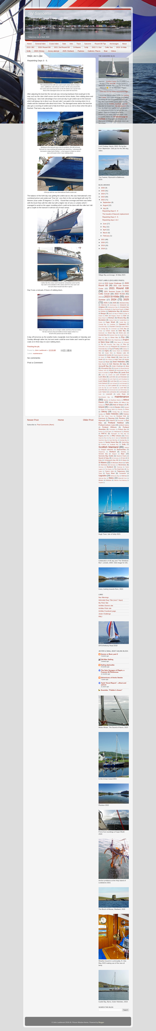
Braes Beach (102, 318)
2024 (103, 194)
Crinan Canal (110, 331)
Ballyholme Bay (114, 311)
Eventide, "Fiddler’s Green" (111, 690)
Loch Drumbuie (122, 379)
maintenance (37, 353)
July (104, 208)
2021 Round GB (119, 288)
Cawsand (122, 324)
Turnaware (122, 473)
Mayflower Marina (116, 400)
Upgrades (103, 476)
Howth (101, 359)
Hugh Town (118, 359)
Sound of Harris (122, 456)
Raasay (126, 431)
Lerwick (110, 374)
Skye (122, 454)
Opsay (102, 409)
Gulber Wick (109, 353)
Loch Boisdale (122, 377)
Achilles (111, 104)
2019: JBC (30, 47)
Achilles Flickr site (105, 608)
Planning (111, 418)
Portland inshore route (107, 425)
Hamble (109, 355)
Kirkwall (111, 370)
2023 (103, 197)
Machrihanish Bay (104, 397)
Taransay (119, 467)
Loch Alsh (112, 377)
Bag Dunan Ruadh (118, 309)
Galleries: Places (94, 51)
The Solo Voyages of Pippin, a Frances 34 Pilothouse (112, 671)
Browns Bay (122, 318)
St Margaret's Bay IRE (111, 460)
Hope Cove (123, 357)
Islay (124, 364)
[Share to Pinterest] (70, 350)
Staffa (127, 462)
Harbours (126, 355)
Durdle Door (123, 335)
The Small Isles (119, 469)
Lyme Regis (121, 394)
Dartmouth (101, 333)
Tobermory (121, 471)
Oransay (120, 409)
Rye (110, 438)
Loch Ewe (113, 381)
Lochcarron (112, 392)
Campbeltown (123, 320)
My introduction (120, 106)
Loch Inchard (113, 383)
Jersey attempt (53, 51)
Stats (64, 44)
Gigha (106, 351)
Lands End (125, 372)
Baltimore (126, 311)
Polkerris (112, 420)
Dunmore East (113, 335)
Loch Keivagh (123, 383)
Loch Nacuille (113, 387)
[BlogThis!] (64, 350)
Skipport (114, 453)
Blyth (124, 316)
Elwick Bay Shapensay (114, 340)
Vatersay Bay (102, 478)
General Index (40, 44)
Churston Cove (114, 326)
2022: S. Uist (96, 47)
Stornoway (104, 465)
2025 (103, 191)
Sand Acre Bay (103, 440)
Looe (100, 394)
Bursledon (102, 320)
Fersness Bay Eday (113, 344)
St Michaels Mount (117, 462)
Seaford (126, 447)
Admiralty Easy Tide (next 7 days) (111, 600)
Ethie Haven (117, 342)
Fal (102, 344)
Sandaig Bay (123, 440)
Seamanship (121, 449)
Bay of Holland (119, 313)
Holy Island (111, 357)
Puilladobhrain (118, 431)
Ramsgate (114, 433)
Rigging (101, 436)
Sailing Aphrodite (107, 665)
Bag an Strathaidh (106, 309)
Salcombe (123, 438)
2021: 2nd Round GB (62, 47)
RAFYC (104, 433)
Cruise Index (54, 44)
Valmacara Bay (115, 475)
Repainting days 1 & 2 (110, 220)
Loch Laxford (112, 385)
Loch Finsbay (123, 381)
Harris (102, 357)
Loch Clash (113, 379)
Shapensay (102, 451)
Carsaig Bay (102, 324)
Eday (100, 337)
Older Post (88, 420)
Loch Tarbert (103, 392)
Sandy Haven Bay (112, 442)
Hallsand (101, 355)
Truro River (110, 473)
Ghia (100, 351)
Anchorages (114, 44)
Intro (71, 44)
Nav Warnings (104, 597)
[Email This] (62, 350)
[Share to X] (66, 350)
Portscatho (108, 431)
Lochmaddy (123, 392)
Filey (124, 344)
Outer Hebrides (112, 414)
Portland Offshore (109, 427)
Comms (103, 97)
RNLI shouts (116, 436)
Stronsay (101, 467)
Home (29, 44)
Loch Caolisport (103, 379)
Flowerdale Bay (103, 348)
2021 (103, 239)
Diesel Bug (111, 333)
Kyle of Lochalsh (103, 372)
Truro (100, 473)
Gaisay (125, 348)
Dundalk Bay (103, 335)
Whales (101, 480)
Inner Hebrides (119, 362)
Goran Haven (116, 350)
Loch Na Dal (102, 387)
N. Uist (110, 407)
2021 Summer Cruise (112, 291)
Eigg (106, 337)
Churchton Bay (103, 326)
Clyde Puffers (125, 326)
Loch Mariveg (123, 385)
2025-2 (106, 303)
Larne (103, 374)
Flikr (126, 104)
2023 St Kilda (111, 296)
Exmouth (126, 342)
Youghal (101, 482)
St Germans (115, 458)
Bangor (103, 313)
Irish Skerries (114, 364)
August (105, 205)
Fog (110, 349)
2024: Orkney (39, 51)
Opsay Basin (111, 409)
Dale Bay (122, 331)
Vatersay (124, 476)
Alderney (104, 305)
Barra (110, 313)
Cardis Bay (122, 322)
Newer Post (33, 420)
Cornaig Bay (104, 328)
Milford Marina (113, 402)
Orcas (127, 409)
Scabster (103, 444)
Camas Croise (113, 320)
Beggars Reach (115, 315)
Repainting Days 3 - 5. (110, 217)
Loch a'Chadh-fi (121, 375)
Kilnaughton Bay (106, 368)
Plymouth (102, 420)
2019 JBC (113, 83)
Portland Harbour (116, 423)
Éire (123, 337)
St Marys (124, 460)
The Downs (108, 469)
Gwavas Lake (121, 353)
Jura (127, 366)
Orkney (104, 412)
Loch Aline (102, 377)
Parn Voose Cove (107, 416)
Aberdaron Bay (124, 303)
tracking (126, 95)
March (105, 233)
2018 (103, 248)
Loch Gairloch (103, 383)
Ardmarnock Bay (113, 307)
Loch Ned (123, 388)
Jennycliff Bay (104, 366)
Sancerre (87, 44)
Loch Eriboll (103, 381)
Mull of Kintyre (118, 405)
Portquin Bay (122, 429)
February (106, 236)
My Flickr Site (103, 603)
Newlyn (117, 407)
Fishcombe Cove (103, 346)
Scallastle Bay (114, 444)
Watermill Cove (122, 478)
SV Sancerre (40, 13)
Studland (110, 467)
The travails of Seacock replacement (115, 214)
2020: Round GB (44, 47)
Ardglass (102, 307)
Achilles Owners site (106, 605)
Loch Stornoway (122, 389)
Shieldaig (123, 451)
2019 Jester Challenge (113, 283)
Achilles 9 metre (111, 81)
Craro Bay (123, 329)
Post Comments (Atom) (45, 425)
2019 (103, 245)
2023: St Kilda (121, 47)
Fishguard (114, 346)
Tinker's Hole (109, 471)
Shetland (112, 452)
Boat (105, 51)
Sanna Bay (125, 442)
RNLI (107, 435)
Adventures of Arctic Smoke (112, 677)
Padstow (81, 51)
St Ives (123, 458)
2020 (103, 242)
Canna (100, 322)
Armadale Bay (124, 307)
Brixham (111, 318)
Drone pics (122, 333)
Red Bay (123, 433)
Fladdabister (123, 346)
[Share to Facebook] (68, 350)
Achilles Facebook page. (107, 611)
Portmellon (112, 429)
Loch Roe (102, 390)
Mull (107, 405)
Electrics (102, 340)
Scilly (86, 47)
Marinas (106, 400)
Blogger (101, 1022)
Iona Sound (102, 364)
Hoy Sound (108, 359)
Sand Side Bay (113, 440)
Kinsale (116, 368)
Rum (105, 438)
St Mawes (77, 47)
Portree (101, 431)
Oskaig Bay (116, 411)
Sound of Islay (104, 458)
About (124, 44)
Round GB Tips (100, 44)
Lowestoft (109, 394)
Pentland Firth (121, 416)
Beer (106, 316)
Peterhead (102, 418)
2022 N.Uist (120, 294)
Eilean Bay (114, 337)
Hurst (107, 362)
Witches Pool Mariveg (120, 480)
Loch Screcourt (111, 389)
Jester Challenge (117, 366)
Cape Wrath (110, 322)
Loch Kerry (102, 385)
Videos (113, 51)
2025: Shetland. (68, 51)
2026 (103, 188)
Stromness (122, 465)
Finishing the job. (33, 347)
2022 (103, 200)
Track (79, 44)
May (104, 227)
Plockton (122, 418)
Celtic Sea (109, 47)
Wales (111, 478)
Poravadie (120, 420)
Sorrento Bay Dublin (106, 456)
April (105, 230)
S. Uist (116, 438)
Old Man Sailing (107, 659)
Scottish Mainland (108, 447)
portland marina (124, 425)
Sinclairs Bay (103, 454)
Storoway (113, 465)
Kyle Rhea (114, 372)
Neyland (126, 407)
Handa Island (117, 355)
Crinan (100, 330)
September (107, 202)
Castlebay (112, 324)
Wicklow (108, 480)
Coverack (114, 328)
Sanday (101, 442)
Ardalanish (123, 305)
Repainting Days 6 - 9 (110, 211)
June (105, 224)
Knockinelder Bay (122, 370)
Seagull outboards (107, 449)
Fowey (116, 349)
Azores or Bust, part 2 (109, 654)
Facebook (118, 104)
